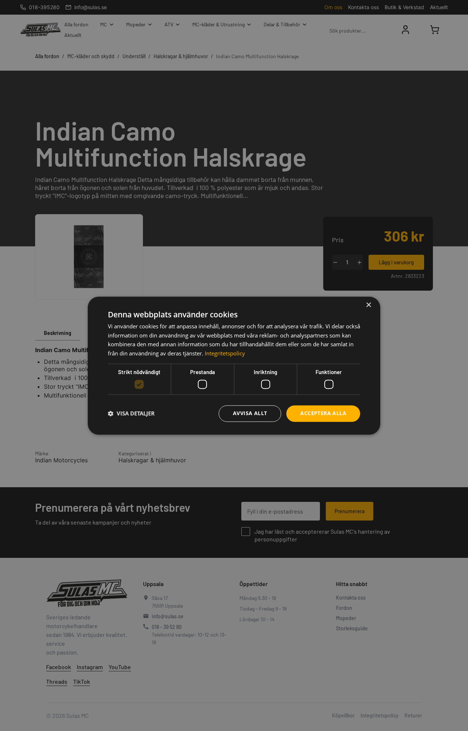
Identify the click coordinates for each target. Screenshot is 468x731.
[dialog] (234, 365)
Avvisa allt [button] (250, 413)
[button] (131, 414)
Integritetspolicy (225, 353)
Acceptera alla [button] (323, 413)
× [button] (368, 305)
